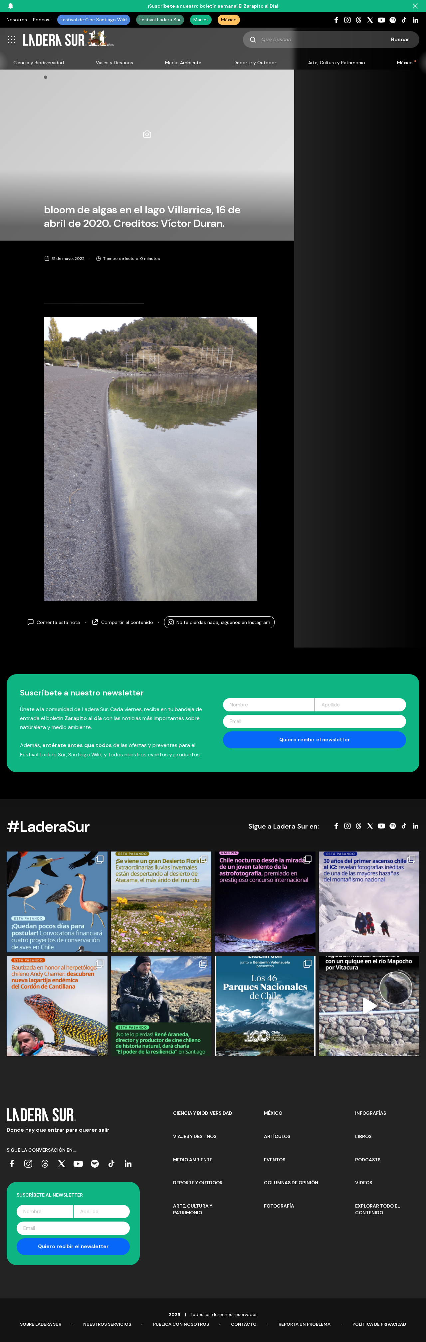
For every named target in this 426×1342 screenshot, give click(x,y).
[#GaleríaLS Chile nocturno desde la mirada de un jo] (265, 902)
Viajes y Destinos (114, 63)
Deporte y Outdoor (255, 63)
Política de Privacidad (379, 1324)
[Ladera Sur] (68, 39)
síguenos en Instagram (223, 622)
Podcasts (367, 1160)
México (229, 20)
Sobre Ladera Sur (40, 1324)
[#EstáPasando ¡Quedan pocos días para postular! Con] (57, 902)
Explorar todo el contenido (377, 1209)
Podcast (42, 20)
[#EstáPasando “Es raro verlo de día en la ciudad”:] (369, 1006)
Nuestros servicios (107, 1324)
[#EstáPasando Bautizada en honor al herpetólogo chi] (57, 1006)
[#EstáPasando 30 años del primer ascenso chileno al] (369, 902)
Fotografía (279, 1206)
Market (200, 20)
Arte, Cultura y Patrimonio (336, 63)
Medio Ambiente (183, 63)
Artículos (277, 1136)
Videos (363, 1183)
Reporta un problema (304, 1324)
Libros (363, 1136)
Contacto (244, 1324)
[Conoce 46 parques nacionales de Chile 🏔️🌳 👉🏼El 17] (265, 1006)
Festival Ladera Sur (160, 20)
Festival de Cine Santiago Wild (94, 20)
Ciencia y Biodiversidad (38, 63)
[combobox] (331, 39)
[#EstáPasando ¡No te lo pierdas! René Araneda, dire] (161, 1006)
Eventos (274, 1160)
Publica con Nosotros (181, 1324)
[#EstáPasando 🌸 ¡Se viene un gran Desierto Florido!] (161, 902)
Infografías (370, 1113)
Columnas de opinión (291, 1183)
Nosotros (17, 20)
